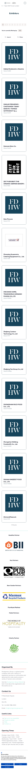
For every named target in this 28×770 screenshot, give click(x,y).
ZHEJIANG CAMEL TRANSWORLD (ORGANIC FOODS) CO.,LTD (13, 294)
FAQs (5, 722)
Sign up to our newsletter (11, 718)
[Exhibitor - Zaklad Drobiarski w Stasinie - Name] (14, 58)
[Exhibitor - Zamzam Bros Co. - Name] (14, 136)
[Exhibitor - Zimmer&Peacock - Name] (14, 506)
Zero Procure (8, 219)
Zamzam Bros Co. (10, 146)
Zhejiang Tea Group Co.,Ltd (13, 369)
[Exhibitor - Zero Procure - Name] (14, 208)
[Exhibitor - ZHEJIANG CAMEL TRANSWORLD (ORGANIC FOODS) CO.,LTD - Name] (14, 284)
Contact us (7, 724)
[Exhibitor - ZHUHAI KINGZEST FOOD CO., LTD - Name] (14, 470)
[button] (25, 3)
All (3, 24)
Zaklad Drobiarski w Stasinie (14, 69)
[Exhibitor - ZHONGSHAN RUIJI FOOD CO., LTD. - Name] (14, 395)
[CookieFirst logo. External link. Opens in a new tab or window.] (1, 752)
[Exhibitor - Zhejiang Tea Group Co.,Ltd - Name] (14, 359)
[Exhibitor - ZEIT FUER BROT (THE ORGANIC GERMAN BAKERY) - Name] (14, 172)
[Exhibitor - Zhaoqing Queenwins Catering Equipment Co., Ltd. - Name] (14, 245)
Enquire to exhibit (9, 720)
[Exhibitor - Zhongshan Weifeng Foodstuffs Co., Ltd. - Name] (14, 433)
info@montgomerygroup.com (14, 708)
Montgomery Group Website (15, 682)
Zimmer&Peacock (10, 517)
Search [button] (9, 37)
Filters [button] (21, 37)
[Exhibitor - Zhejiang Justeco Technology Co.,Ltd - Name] (14, 322)
